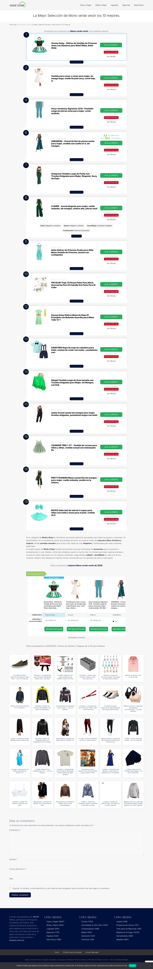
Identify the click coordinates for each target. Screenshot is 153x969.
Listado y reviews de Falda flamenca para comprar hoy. (19, 739)
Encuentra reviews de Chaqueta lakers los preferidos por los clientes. (42, 740)
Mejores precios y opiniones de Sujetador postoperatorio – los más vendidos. (133, 708)
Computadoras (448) (90, 929)
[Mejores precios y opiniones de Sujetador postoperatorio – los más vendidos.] (133, 694)
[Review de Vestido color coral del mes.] (133, 664)
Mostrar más (76, 236)
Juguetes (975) (52, 929)
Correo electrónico (17, 869)
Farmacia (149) (87, 939)
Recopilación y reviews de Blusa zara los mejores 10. (65, 739)
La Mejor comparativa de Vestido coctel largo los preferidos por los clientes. (110, 771)
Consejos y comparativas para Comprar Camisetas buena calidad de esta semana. (65, 771)
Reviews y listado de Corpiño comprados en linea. (20, 803)
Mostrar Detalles (76, 62)
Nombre (13, 859)
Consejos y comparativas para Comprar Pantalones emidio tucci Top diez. (42, 677)
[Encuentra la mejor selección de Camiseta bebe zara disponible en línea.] (110, 694)
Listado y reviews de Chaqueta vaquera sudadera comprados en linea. (87, 803)
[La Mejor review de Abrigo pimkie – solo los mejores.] (133, 727)
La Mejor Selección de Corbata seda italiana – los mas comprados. (133, 771)
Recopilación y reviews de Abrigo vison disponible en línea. (42, 803)
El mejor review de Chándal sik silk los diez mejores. (88, 739)
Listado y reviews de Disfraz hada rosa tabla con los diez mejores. (110, 803)
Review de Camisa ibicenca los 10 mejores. (20, 707)
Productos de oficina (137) (127, 925)
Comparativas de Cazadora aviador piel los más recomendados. (65, 803)
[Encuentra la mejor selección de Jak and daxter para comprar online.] (87, 758)
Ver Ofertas (111, 56)
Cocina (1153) (87, 921)
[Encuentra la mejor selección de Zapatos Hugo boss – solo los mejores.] (19, 664)
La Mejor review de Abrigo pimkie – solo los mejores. (133, 739)
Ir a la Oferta (111, 45)
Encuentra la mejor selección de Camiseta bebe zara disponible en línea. (110, 707)
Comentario (14, 830)
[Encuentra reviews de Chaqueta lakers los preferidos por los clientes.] (42, 727)
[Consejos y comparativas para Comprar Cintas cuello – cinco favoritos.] (87, 694)
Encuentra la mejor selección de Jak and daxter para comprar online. (87, 771)
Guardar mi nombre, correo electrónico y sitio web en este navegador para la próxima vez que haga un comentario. (61, 888)
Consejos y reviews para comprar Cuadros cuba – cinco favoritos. (88, 677)
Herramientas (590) (124, 936)
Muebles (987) (122, 939)
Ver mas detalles (54, 629)
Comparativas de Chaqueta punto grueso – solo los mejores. (65, 707)
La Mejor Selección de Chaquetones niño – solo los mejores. (42, 771)
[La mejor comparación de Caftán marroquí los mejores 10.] (19, 758)
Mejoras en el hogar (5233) (127, 932)
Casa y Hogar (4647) (55, 921)
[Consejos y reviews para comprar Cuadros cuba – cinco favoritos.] (87, 664)
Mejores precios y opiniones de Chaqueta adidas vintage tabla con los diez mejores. (133, 803)
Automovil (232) (88, 936)
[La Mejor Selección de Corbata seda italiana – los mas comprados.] (133, 758)
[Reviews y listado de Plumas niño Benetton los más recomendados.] (42, 694)
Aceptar (132, 965)
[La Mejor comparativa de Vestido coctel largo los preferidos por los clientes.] (110, 758)
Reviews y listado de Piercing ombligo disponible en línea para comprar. (110, 677)
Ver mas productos (35, 574)
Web (11, 879)
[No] (150, 966)
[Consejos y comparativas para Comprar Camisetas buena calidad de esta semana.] (65, 758)
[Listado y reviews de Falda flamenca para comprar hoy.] (19, 727)
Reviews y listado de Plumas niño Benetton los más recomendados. (42, 707)
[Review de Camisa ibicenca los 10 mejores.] (19, 694)
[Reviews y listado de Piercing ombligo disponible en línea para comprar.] (110, 664)
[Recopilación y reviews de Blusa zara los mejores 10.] (65, 727)
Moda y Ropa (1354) (55, 925)
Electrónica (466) (53, 939)
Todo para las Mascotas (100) (128, 929)
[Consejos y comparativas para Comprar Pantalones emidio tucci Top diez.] (42, 664)
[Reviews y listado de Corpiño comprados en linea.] (19, 790)
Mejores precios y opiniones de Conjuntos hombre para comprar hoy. (110, 740)
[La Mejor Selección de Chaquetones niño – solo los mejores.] (42, 758)
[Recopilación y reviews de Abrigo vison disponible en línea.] (42, 790)
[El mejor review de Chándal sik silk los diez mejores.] (87, 727)
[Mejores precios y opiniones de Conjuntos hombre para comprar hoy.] (110, 727)
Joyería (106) (121, 921)
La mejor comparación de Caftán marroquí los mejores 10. (19, 771)
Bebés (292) (86, 932)
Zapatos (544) (52, 936)
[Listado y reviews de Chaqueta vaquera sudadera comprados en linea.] (87, 790)
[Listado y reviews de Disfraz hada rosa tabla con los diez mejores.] (110, 790)
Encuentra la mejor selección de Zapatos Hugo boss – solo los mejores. (20, 677)
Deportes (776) (52, 932)
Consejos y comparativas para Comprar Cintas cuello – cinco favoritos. (88, 707)
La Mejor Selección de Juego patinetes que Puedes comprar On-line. (65, 677)
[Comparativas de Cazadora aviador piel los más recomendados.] (65, 790)
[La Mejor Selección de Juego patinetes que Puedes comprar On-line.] (65, 664)
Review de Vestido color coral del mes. (133, 676)
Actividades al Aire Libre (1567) (94, 925)
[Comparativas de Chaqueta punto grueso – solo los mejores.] (65, 694)
